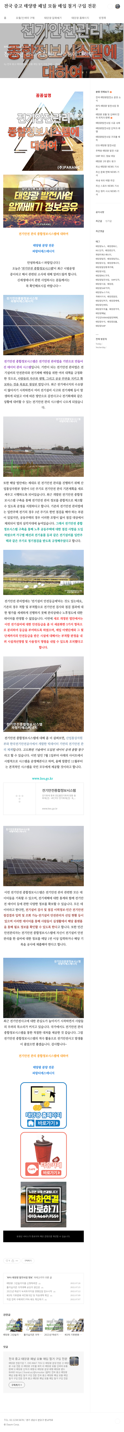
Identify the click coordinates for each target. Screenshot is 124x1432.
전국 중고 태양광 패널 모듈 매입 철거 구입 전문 (50, 6)
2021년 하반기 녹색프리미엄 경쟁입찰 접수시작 (29, 1291)
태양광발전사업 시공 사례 (108, 122)
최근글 (99, 221)
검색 (110, 6)
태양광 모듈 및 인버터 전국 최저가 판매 (107, 116)
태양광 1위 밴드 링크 (106, 161)
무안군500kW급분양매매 (107, 317)
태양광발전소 (113, 258)
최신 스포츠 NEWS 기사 (107, 185)
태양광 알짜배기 (53, 18)
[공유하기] (13, 1260)
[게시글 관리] (17, 1260)
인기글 (108, 221)
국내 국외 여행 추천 (105, 180)
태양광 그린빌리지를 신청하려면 (22, 1283)
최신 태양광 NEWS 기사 (107, 166)
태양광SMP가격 (103, 288)
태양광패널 (100, 313)
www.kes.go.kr (43, 778)
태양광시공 (100, 283)
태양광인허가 (101, 300)
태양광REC (112, 246)
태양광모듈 (112, 321)
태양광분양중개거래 (104, 267)
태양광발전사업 (102, 279)
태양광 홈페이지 (80, 18)
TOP (117, 1421)
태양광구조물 (101, 309)
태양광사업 (100, 271)
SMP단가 (115, 279)
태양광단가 (110, 250)
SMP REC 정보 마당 (105, 156)
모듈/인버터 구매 (25, 18)
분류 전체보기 (103, 91)
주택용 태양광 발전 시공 (107, 150)
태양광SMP (101, 325)
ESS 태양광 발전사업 (106, 145)
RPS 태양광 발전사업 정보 (19, 1277)
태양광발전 (100, 258)
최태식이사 (100, 296)
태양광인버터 (101, 304)
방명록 (102, 18)
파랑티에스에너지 (103, 254)
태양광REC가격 (102, 275)
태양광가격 (114, 309)
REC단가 (99, 250)
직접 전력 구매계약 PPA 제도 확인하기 (25, 1299)
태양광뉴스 (100, 246)
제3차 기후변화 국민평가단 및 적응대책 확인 (28, 1295)
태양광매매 (114, 300)
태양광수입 (100, 262)
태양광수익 (100, 321)
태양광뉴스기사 (102, 292)
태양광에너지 (113, 262)
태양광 (110, 283)
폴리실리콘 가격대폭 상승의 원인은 (23, 1287)
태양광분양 (112, 296)
